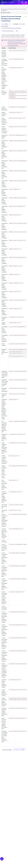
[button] (14, 12)
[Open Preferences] (2, 858)
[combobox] (8, 24)
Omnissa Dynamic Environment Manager (11, 28)
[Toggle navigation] (26, 2)
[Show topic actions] (25, 16)
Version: (2, 24)
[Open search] (22, 2)
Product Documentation (7, 31)
